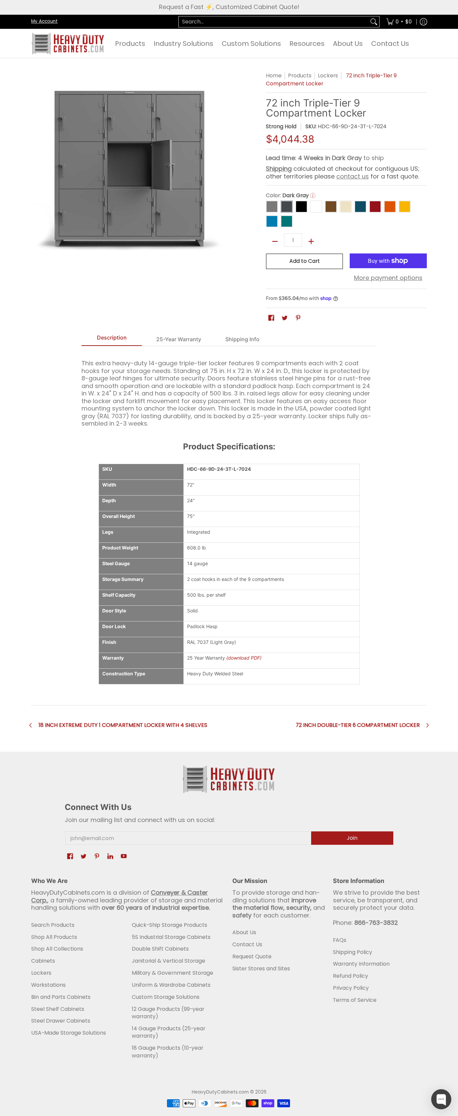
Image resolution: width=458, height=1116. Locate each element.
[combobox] (273, 21)
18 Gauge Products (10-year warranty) (167, 1051)
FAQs (339, 940)
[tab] (111, 339)
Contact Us (247, 944)
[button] (271, 318)
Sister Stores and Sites (261, 968)
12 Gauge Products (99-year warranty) (168, 1013)
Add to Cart (304, 261)
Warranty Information (361, 964)
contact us (352, 176)
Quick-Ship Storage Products (169, 925)
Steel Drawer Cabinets (60, 1021)
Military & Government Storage (172, 973)
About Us (244, 932)
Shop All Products (54, 937)
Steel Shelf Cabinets (57, 1009)
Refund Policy (350, 976)
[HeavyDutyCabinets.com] (68, 43)
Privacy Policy (351, 988)
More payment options (388, 278)
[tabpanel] (229, 390)
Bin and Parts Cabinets (61, 997)
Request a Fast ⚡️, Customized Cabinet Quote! (229, 7)
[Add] (311, 241)
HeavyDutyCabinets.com (220, 1092)
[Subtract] (275, 241)
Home (274, 75)
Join (352, 838)
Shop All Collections (57, 949)
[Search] (373, 21)
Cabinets (43, 961)
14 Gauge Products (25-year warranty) (168, 1032)
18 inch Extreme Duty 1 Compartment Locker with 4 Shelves (123, 725)
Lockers (328, 75)
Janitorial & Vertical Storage (168, 961)
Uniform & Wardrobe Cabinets (171, 985)
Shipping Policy (352, 952)
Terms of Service (355, 1000)
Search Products (52, 925)
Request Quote (252, 956)
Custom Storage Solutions (165, 997)
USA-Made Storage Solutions (68, 1033)
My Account (44, 21)
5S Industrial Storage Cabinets (171, 937)
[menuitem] (399, 22)
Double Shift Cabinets (160, 949)
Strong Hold (281, 126)
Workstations (48, 985)
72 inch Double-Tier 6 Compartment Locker (358, 725)
